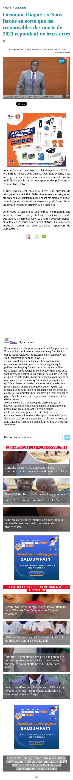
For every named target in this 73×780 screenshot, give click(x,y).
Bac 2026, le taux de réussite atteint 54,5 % (32, 500)
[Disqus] (36, 289)
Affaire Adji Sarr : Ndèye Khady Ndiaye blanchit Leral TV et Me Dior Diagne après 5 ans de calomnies (35, 610)
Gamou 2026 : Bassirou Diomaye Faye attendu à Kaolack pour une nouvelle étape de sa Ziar (35, 496)
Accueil (7, 7)
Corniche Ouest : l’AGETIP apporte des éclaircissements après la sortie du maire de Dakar (36, 469)
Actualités (20, 7)
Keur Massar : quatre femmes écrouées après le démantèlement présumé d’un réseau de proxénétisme (34, 523)
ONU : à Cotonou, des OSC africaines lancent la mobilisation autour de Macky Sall (34, 638)
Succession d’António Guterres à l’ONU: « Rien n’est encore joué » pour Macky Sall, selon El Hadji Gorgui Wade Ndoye (35, 690)
